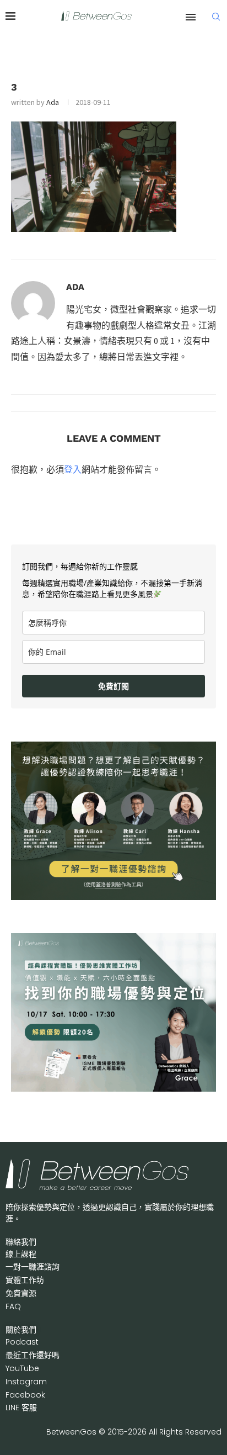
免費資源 (21, 1293)
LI (21, 1407)
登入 (73, 469)
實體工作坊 (25, 1279)
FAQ (13, 1306)
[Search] (215, 17)
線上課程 (21, 1254)
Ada (52, 102)
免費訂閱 (113, 686)
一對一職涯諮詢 (33, 1266)
